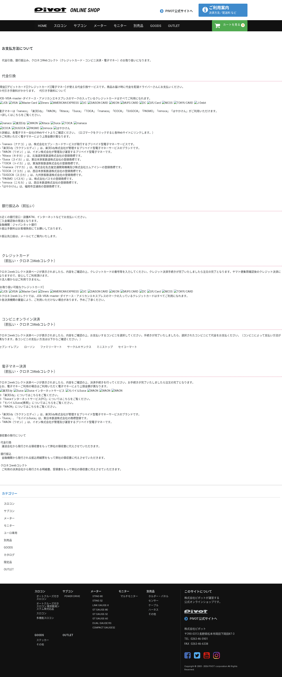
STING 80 (97, 596)
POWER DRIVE (72, 596)
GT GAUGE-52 (100, 614)
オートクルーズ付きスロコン (47, 597)
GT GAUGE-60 (100, 618)
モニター (120, 26)
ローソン (29, 346)
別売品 (138, 26)
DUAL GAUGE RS (101, 623)
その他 (152, 614)
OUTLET (174, 26)
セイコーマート (127, 346)
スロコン (60, 26)
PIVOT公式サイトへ (179, 11)
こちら (34, 395)
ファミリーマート (51, 346)
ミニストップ (105, 346)
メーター (100, 26)
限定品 (8, 562)
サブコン (80, 26)
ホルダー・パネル (158, 596)
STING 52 (97, 600)
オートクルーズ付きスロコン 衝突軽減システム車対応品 (47, 606)
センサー (153, 600)
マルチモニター (129, 596)
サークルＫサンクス (79, 346)
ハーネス (153, 609)
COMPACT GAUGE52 (103, 627)
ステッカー (42, 640)
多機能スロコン (45, 618)
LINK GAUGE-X (100, 605)
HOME (42, 26)
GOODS (155, 26)
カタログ (9, 554)
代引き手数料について (52, 90)
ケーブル (153, 605)
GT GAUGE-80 (100, 609)
